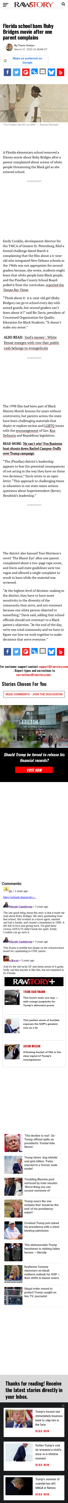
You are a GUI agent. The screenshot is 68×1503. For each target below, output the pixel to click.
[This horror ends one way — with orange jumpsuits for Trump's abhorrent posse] (12, 997)
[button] (63, 3)
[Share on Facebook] (7, 72)
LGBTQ (49, 425)
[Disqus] (34, 832)
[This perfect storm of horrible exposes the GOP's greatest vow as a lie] (12, 1025)
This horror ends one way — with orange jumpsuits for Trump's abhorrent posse (40, 1001)
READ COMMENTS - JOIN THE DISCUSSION (34, 694)
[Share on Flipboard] (26, 72)
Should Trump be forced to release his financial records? (34, 757)
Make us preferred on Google (27, 60)
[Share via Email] (43, 71)
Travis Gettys (26, 45)
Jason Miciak (31, 1046)
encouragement (27, 430)
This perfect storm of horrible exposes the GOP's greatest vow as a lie (41, 1024)
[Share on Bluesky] (51, 72)
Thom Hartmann (34, 992)
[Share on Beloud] (60, 72)
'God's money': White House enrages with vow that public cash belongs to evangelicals (31, 342)
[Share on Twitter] (16, 72)
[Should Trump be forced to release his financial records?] (34, 726)
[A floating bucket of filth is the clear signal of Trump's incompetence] (12, 1051)
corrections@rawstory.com (33, 675)
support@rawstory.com (53, 666)
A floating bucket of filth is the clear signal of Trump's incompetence (42, 1056)
